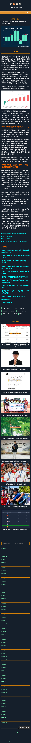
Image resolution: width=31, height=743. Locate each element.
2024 (3, 308)
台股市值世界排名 (6, 313)
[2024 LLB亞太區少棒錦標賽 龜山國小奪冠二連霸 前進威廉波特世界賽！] (15, 404)
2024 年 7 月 (4, 603)
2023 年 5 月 (4, 642)
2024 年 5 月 (4, 609)
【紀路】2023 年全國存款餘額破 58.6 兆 (13, 296)
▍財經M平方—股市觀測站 (6, 236)
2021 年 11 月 (4, 692)
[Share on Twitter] (14, 51)
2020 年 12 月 (4, 722)
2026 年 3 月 (4, 548)
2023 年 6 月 (4, 639)
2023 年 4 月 (4, 645)
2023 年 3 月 (4, 648)
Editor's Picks (5, 19)
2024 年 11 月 (4, 592)
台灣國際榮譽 (5, 311)
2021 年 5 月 (4, 708)
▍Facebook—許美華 (5, 238)
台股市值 (24, 311)
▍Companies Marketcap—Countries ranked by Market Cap (13, 233)
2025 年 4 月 (4, 578)
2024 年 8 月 (4, 601)
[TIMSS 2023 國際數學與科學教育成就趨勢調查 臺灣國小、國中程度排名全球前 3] (15, 381)
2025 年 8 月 (4, 567)
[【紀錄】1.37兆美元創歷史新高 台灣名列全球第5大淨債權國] (15, 426)
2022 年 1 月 (4, 686)
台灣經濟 (13, 311)
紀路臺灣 (21, 313)
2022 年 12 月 (4, 656)
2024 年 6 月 (4, 606)
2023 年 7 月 (4, 637)
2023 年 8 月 (4, 634)
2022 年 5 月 (4, 675)
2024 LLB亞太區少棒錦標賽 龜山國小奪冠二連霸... (15, 415)
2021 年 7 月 (4, 703)
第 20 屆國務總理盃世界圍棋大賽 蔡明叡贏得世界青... (15, 461)
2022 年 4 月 (4, 678)
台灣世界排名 (22, 308)
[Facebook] (25, 12)
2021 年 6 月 (4, 706)
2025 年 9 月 (4, 564)
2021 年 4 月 (4, 711)
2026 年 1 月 (4, 553)
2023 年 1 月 (4, 653)
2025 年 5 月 (4, 576)
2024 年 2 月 (4, 617)
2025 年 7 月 (4, 570)
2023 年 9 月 (4, 631)
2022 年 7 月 (4, 670)
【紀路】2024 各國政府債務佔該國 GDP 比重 (14, 277)
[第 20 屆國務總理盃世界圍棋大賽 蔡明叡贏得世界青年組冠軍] (15, 449)
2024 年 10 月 (4, 595)
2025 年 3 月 (4, 581)
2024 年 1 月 (4, 620)
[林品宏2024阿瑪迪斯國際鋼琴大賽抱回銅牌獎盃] (15, 358)
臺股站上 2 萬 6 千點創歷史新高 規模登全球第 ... (15, 530)
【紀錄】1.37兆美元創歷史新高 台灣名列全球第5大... (15, 438)
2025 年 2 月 (4, 584)
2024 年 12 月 (4, 589)
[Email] (27, 12)
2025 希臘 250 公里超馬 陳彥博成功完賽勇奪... (15, 507)
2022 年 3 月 (4, 681)
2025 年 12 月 (4, 556)
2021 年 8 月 (4, 700)
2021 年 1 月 (4, 720)
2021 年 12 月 (4, 689)
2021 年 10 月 (4, 695)
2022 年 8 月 (4, 667)
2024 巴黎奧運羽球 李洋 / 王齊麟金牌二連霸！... (15, 484)
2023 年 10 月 (4, 628)
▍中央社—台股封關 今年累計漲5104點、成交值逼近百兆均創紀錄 (14, 241)
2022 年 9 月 (4, 664)
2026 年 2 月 (4, 551)
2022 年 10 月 (4, 661)
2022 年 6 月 (4, 673)
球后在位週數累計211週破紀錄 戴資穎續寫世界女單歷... (15, 345)
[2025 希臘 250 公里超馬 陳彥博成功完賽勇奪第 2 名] (15, 495)
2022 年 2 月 (4, 684)
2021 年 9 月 (4, 697)
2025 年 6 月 (4, 573)
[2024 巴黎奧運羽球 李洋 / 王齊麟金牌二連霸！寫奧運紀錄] (15, 472)
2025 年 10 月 (4, 562)
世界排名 (13, 19)
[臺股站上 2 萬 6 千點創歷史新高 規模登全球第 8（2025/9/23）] (15, 518)
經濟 (18, 19)
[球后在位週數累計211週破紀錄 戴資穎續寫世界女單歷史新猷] (15, 333)
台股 (18, 311)
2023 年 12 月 (4, 623)
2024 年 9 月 (4, 598)
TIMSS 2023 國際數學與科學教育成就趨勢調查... (15, 392)
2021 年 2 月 (4, 717)
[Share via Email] (17, 51)
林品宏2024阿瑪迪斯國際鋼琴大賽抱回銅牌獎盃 (15, 369)
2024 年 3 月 (4, 614)
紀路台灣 (15, 313)
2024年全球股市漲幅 (12, 308)
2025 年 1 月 (4, 587)
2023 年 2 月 (4, 650)
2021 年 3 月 (4, 714)
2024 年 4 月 (4, 612)
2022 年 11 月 (4, 659)
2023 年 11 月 (4, 625)
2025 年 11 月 (4, 559)
